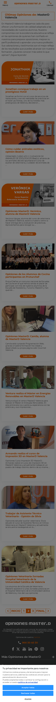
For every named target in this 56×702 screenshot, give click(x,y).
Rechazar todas (28, 693)
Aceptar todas (28, 687)
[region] (28, 683)
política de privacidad (28, 682)
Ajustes (28, 699)
